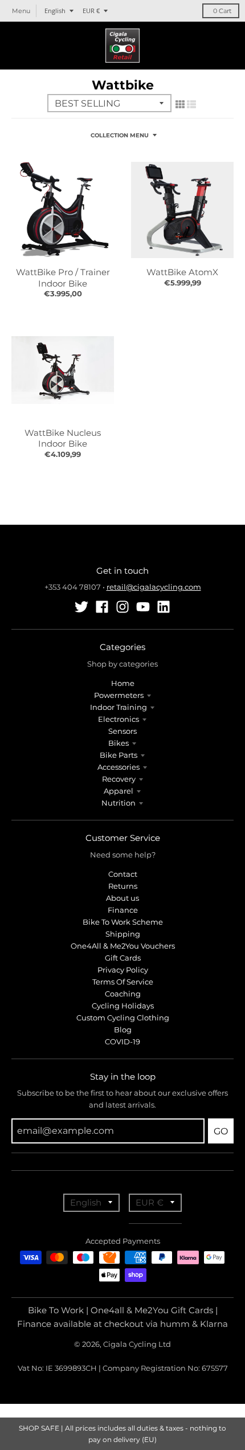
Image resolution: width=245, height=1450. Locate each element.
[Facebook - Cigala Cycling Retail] (102, 607)
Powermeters (119, 695)
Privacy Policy (122, 969)
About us (122, 897)
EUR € (91, 10)
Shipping (122, 933)
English (55, 10)
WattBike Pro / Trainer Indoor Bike (63, 278)
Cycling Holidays (123, 1005)
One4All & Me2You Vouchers (123, 945)
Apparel (118, 790)
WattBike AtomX (182, 272)
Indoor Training (118, 707)
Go (221, 1131)
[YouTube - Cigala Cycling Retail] (143, 607)
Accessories (118, 766)
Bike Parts (118, 754)
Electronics (118, 719)
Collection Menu (120, 135)
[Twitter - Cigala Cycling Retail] (81, 607)
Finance (123, 909)
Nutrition (118, 802)
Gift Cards (123, 957)
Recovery (119, 778)
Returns (122, 886)
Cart (222, 11)
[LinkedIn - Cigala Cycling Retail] (163, 607)
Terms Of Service (122, 981)
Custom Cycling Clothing (122, 1017)
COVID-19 (122, 1041)
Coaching (123, 993)
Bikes (118, 743)
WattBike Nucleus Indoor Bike (62, 438)
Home (122, 683)
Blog (123, 1029)
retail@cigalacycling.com (154, 586)
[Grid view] (180, 104)
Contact (122, 874)
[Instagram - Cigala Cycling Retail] (122, 607)
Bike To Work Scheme (123, 921)
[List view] (191, 104)
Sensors (122, 731)
